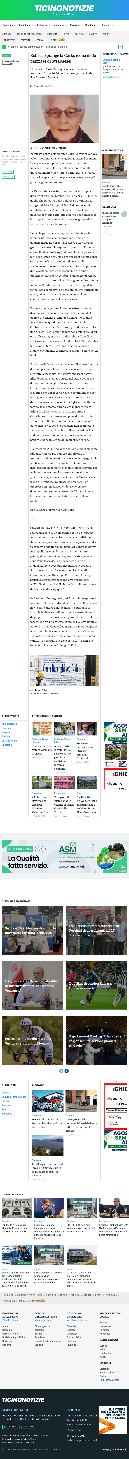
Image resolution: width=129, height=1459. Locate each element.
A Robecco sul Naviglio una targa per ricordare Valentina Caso (40, 804)
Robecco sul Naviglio (48, 148)
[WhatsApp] (82, 702)
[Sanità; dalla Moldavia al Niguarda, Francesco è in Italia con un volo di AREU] (17, 1208)
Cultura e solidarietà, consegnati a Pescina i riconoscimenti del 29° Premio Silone (94, 930)
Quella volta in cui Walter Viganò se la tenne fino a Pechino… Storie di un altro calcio (87, 804)
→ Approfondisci (111, 77)
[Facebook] (59, 702)
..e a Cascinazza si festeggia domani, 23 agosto (113, 69)
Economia (59, 793)
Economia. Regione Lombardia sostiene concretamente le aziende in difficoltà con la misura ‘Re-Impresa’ (49, 1231)
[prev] (120, 47)
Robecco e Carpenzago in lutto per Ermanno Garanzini (85, 750)
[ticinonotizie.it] (64, 8)
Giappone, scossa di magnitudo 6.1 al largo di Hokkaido (37, 46)
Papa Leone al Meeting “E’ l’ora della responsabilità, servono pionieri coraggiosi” (95, 1041)
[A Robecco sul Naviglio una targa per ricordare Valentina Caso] (42, 782)
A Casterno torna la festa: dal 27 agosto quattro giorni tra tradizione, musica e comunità (63, 757)
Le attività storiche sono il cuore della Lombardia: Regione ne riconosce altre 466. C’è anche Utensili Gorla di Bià (81, 1279)
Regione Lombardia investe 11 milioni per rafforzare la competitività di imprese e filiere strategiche (113, 1229)
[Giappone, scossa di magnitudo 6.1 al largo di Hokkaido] (124, 214)
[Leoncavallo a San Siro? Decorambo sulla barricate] (47, 1101)
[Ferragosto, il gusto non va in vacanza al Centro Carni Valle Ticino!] (64, 782)
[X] (67, 702)
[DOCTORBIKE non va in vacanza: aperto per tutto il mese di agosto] (82, 1208)
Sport (79, 793)
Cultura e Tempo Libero (111, 61)
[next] (126, 47)
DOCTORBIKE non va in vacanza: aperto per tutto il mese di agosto (81, 1228)
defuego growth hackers (113, 1449)
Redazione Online (11, 61)
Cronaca (6, 55)
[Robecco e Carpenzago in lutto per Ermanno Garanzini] (87, 728)
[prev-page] (104, 232)
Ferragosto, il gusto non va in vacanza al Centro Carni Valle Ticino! (64, 804)
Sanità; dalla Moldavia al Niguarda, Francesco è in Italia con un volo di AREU (15, 1228)
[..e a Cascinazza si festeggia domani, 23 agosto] (42, 728)
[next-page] (110, 232)
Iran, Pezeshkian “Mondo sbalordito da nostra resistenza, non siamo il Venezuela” (31, 985)
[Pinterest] (75, 702)
